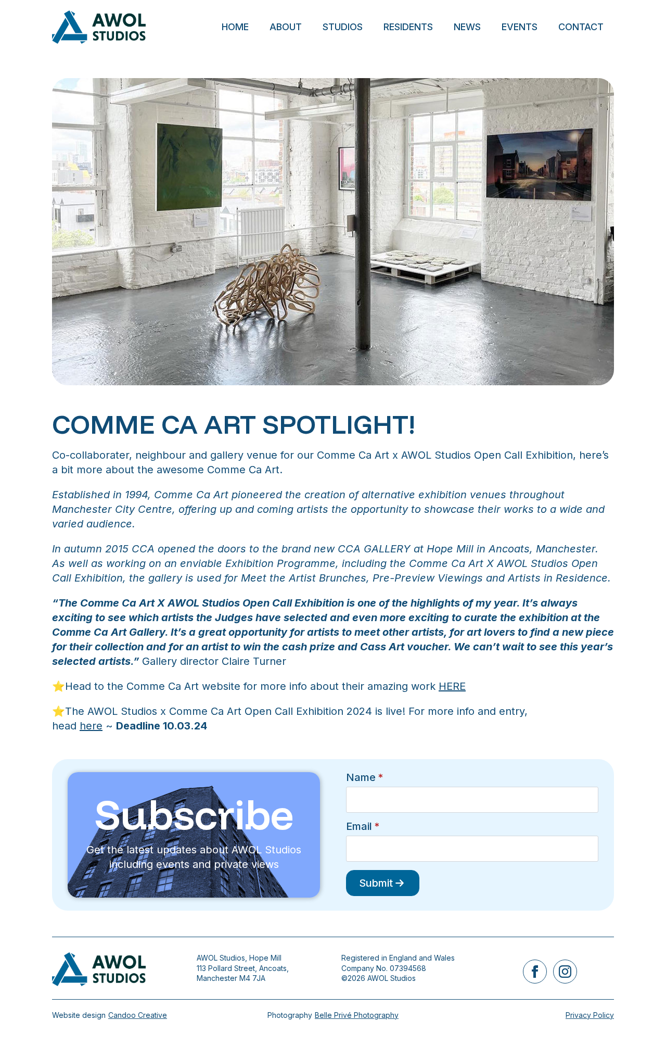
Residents (408, 26)
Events (519, 26)
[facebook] (535, 972)
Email (362, 826)
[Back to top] (640, 1020)
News (467, 26)
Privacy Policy (590, 1015)
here (91, 726)
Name (364, 777)
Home (235, 26)
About (286, 26)
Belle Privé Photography (357, 1015)
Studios (343, 26)
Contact (581, 26)
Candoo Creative (137, 1015)
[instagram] (565, 972)
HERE (452, 686)
